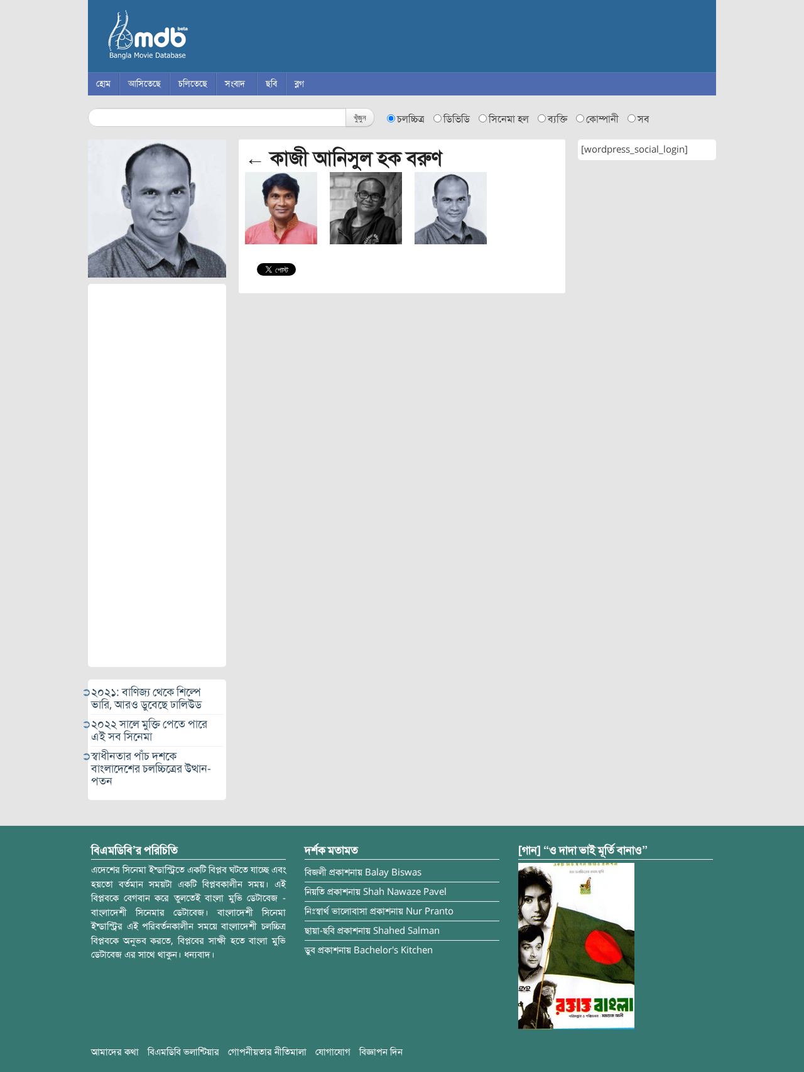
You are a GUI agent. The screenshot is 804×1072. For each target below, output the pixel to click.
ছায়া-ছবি (320, 930)
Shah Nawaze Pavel (405, 891)
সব (643, 119)
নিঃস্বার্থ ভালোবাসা (336, 911)
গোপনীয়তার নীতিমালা (267, 1052)
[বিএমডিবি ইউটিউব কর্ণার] (576, 945)
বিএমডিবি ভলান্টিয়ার (183, 1052)
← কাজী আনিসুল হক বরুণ (343, 158)
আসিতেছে (144, 84)
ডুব (310, 950)
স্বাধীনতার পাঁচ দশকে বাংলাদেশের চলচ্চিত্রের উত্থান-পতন (151, 768)
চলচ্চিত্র (411, 119)
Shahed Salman (406, 930)
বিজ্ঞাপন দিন (381, 1052)
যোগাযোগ (332, 1052)
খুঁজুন (360, 117)
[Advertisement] (157, 475)
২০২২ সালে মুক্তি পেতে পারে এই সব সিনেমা (149, 730)
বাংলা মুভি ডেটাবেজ (201, 37)
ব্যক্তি (557, 119)
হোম (103, 84)
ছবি (271, 84)
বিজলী (316, 872)
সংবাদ (235, 84)
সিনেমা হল (509, 119)
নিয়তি (315, 891)
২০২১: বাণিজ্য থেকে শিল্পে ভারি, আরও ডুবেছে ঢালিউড (146, 698)
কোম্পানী (602, 119)
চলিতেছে (192, 84)
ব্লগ (299, 84)
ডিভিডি (456, 119)
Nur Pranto (430, 911)
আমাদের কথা (115, 1052)
